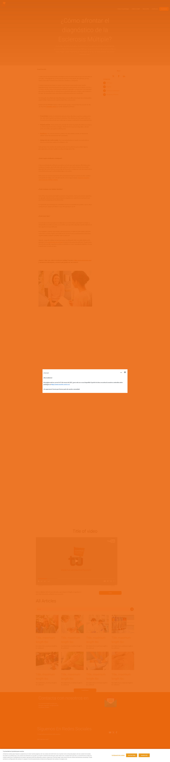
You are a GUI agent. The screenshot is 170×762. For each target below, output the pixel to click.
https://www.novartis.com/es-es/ (60, 384)
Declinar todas (131, 755)
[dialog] (85, 755)
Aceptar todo (144, 755)
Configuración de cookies (118, 755)
